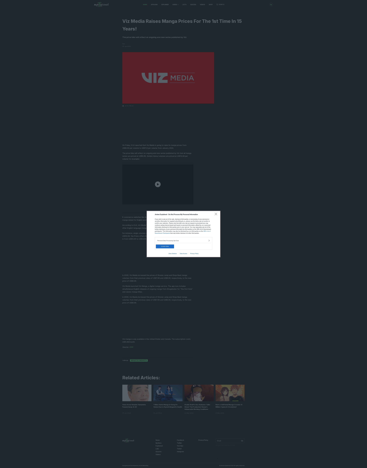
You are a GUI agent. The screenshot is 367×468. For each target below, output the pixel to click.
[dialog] (183, 234)
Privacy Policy (194, 253)
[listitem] (183, 241)
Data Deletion (173, 253)
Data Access (183, 253)
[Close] (216, 214)
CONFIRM (165, 246)
